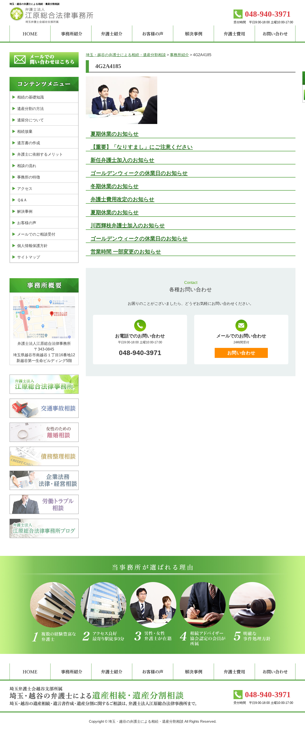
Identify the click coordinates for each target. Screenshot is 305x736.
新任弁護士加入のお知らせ (122, 160)
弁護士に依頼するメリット (40, 154)
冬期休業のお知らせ (115, 186)
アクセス (24, 189)
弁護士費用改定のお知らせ (122, 199)
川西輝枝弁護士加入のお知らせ (128, 225)
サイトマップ (28, 257)
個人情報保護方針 (32, 246)
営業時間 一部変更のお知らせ (126, 252)
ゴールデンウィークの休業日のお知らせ (139, 173)
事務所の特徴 (28, 177)
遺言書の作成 (28, 143)
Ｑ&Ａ (22, 200)
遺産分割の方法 (30, 109)
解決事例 (24, 211)
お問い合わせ (241, 352)
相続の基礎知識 (30, 97)
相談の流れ (26, 166)
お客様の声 (26, 223)
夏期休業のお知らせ (115, 134)
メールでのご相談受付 (36, 234)
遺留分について (30, 120)
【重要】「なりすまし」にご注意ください (142, 147)
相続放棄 (24, 131)
